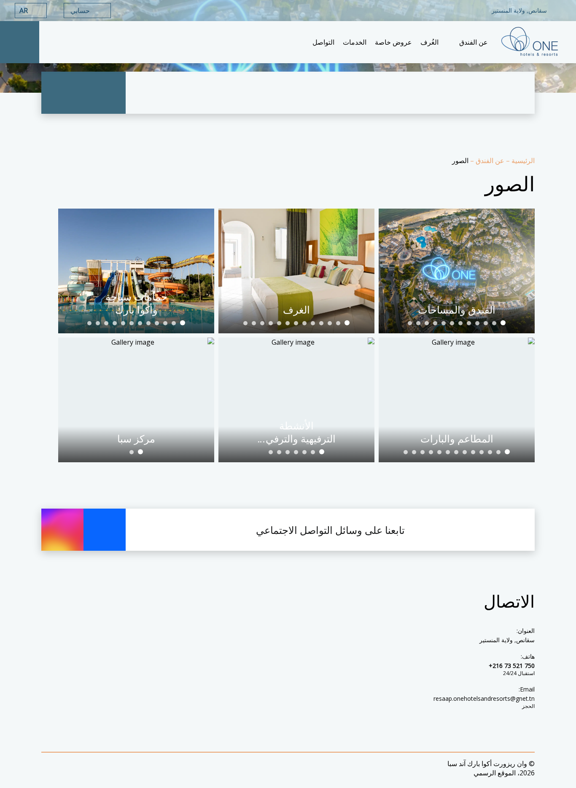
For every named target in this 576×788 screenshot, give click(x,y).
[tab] (503, 322)
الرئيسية (522, 160)
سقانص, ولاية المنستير (507, 640)
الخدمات (354, 42)
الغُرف (429, 42)
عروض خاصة (393, 42)
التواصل (323, 42)
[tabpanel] (457, 271)
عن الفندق (489, 160)
